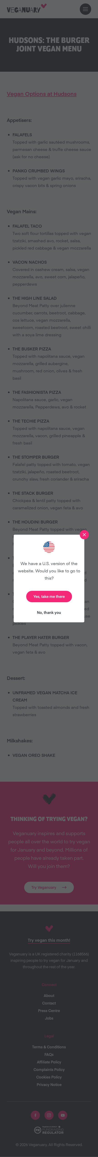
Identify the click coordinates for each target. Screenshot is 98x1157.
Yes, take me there (49, 596)
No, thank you (49, 612)
